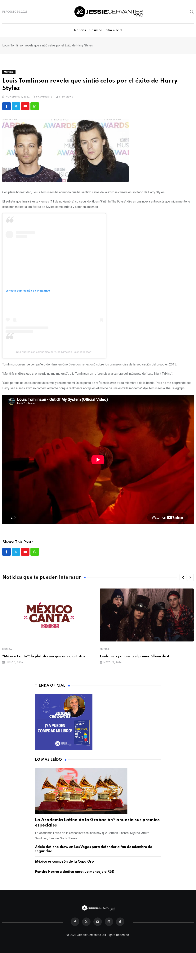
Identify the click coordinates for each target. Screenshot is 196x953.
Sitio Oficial (114, 30)
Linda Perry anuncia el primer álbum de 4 (134, 656)
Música (7, 649)
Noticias (80, 30)
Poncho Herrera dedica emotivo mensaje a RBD (74, 872)
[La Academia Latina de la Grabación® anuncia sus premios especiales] (98, 791)
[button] (183, 577)
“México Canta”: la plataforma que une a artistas (43, 656)
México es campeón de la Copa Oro (64, 861)
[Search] (192, 11)
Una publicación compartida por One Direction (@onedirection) (54, 351)
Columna (95, 30)
